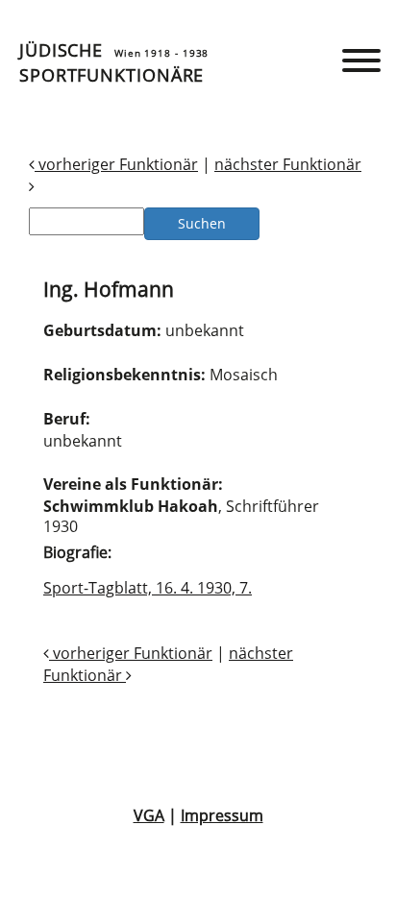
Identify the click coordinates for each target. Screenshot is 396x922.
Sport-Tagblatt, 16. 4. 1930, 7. (147, 587)
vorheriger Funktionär (116, 164)
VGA (149, 815)
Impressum (222, 815)
